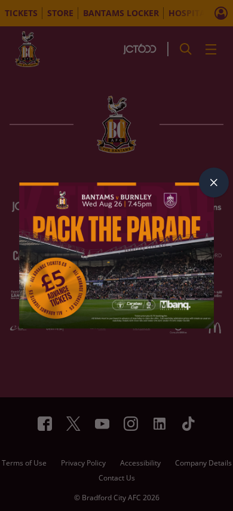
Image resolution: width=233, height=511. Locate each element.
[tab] (214, 182)
